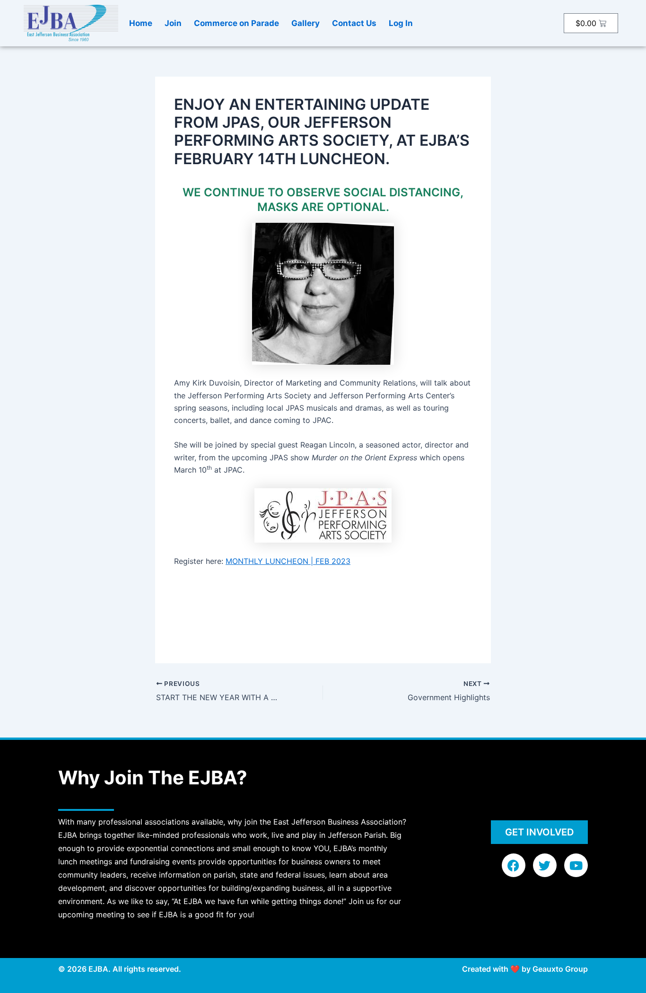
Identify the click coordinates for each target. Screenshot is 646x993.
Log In (401, 23)
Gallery (305, 23)
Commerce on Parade (236, 23)
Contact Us (354, 23)
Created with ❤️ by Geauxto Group (525, 969)
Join (173, 23)
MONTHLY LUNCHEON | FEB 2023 (288, 561)
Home (140, 23)
